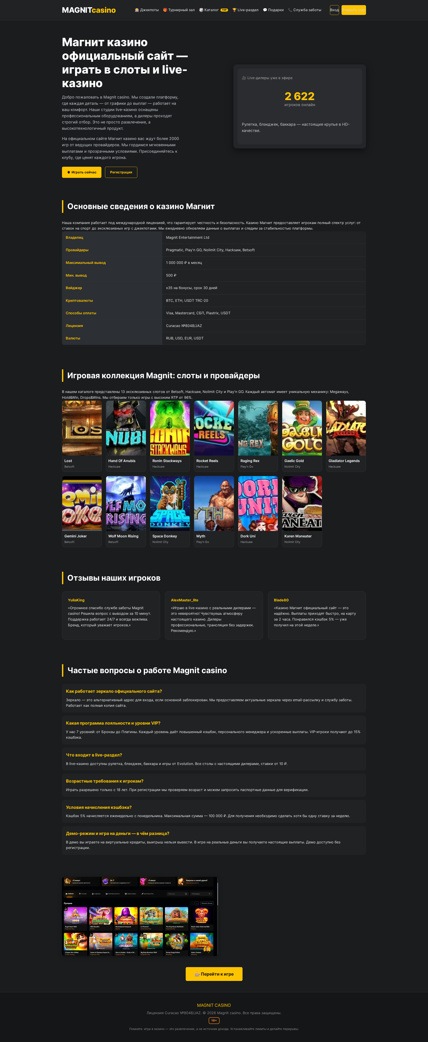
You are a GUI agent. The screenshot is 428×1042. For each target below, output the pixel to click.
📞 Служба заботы (304, 10)
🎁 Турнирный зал (179, 10)
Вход (334, 10)
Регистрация (121, 172)
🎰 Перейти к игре (214, 974)
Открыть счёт (354, 10)
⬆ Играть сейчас (82, 172)
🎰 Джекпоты (147, 10)
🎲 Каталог (213, 10)
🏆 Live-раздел (245, 10)
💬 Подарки (273, 10)
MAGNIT (89, 9)
